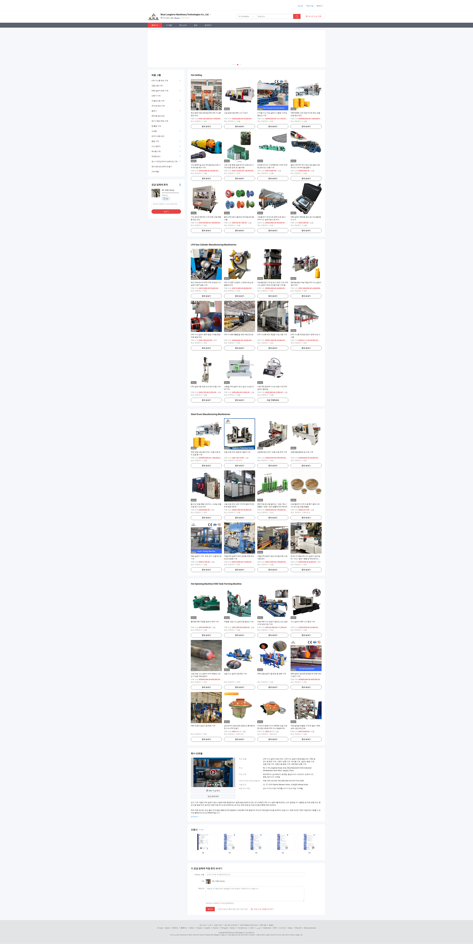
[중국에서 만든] (163, 5)
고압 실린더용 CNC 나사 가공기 (236, 113)
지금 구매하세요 (273, 400)
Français (199, 928)
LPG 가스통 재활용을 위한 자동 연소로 (238, 334)
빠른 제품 (263, 925)
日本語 (191, 928)
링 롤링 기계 (156, 126)
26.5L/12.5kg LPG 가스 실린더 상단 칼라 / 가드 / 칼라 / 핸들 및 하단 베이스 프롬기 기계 (306, 558)
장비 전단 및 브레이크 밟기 (162, 166)
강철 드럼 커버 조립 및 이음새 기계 (237, 452)
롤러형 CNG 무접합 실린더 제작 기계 (205, 621)
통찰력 (271, 925)
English (167, 928)
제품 (170, 25)
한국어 (252, 928)
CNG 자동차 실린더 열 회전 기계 (203, 725)
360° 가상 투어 (214, 790)
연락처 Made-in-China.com (249, 925)
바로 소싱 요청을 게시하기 (262, 909)
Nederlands (267, 928)
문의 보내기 (206, 126)
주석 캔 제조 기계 (158, 106)
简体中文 (175, 928)
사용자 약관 (218, 925)
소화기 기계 (156, 95)
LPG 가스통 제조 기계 (160, 80)
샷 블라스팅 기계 (158, 101)
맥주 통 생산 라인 (158, 116)
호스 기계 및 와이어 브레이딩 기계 (164, 161)
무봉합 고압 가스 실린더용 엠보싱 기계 (238, 621)
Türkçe (290, 928)
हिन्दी (275, 928)
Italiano (232, 928)
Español (207, 928)
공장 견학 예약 (213, 796)
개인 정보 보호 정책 (230, 925)
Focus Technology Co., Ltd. (239, 933)
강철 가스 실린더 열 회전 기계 (235, 673)
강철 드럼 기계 (157, 85)
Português (224, 928)
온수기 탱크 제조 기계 (160, 121)
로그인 (300, 6)
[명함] (180, 184)
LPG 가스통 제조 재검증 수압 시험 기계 (272, 334)
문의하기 (208, 25)
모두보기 (194, 816)
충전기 (154, 111)
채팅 (166, 199)
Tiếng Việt (298, 928)
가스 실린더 (156, 146)
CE (203, 852)
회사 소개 (182, 25)
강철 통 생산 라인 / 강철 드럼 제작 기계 (272, 452)
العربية (259, 928)
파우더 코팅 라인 (158, 136)
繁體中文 (184, 928)
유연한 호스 (156, 156)
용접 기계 (155, 141)
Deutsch (215, 928)
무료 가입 (309, 6)
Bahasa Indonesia (310, 928)
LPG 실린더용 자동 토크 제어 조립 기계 (205, 386)
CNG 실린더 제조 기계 (160, 90)
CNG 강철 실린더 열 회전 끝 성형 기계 (271, 673)
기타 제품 (155, 171)
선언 (209, 925)
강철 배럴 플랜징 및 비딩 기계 (302, 452)
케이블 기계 (156, 151)
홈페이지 (155, 25)
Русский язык (242, 928)
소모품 (154, 131)
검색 (195, 25)
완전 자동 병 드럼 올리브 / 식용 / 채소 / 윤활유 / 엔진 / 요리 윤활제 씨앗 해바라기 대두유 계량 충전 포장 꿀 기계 (272, 506)
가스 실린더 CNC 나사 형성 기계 (303, 621)
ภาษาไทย (282, 928)
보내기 (210, 909)
